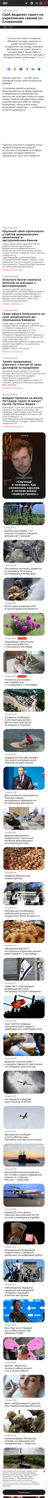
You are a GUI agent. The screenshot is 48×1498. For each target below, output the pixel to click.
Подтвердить (24, 1492)
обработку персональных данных (17, 1482)
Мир (5, 27)
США (11, 27)
